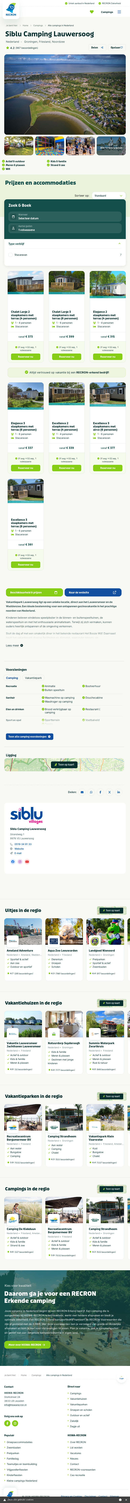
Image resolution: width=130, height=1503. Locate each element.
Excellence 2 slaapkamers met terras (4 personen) (65, 426)
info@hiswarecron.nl (15, 1404)
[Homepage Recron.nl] (10, 1495)
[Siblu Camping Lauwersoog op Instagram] (20, 861)
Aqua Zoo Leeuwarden (63, 950)
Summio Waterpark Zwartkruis (101, 1044)
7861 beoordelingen (65, 973)
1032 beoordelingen (24, 1162)
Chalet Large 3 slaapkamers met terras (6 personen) (65, 315)
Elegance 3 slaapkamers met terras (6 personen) (24, 426)
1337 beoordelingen (106, 1162)
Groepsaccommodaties (19, 1442)
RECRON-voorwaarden (82, 1469)
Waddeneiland (38, 954)
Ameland (25, 954)
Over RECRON (78, 1442)
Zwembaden (14, 1447)
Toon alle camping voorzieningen (27, 736)
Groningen (108, 954)
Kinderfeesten (14, 1475)
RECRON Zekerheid (111, 3)
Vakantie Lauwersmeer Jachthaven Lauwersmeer (24, 1044)
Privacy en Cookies (71, 1496)
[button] (122, 951)
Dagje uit (75, 1426)
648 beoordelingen (106, 1069)
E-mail (18, 853)
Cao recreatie (77, 1475)
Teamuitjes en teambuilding (22, 1464)
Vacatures (75, 1453)
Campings (107, 12)
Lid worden (76, 1447)
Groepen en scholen (81, 1409)
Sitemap (114, 1496)
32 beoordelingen (23, 1069)
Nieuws (74, 1458)
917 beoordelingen (106, 973)
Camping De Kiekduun (21, 1229)
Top (122, 1379)
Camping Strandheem (62, 1136)
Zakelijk (74, 1420)
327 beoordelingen (24, 1252)
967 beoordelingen (26, 48)
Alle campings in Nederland (61, 25)
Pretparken (13, 1453)
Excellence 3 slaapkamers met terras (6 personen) (24, 523)
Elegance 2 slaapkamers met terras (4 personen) (106, 315)
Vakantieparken (78, 1404)
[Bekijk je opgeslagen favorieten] (93, 12)
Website (19, 848)
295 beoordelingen (23, 973)
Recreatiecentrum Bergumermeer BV (19, 1138)
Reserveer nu (25, 356)
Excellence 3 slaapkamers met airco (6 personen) (105, 426)
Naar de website (79, 592)
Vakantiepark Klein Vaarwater (101, 1138)
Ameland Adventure (20, 950)
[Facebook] (7, 1423)
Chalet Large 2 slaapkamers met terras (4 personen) (24, 315)
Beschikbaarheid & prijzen (26, 592)
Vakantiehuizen (78, 1398)
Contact (74, 1464)
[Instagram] (15, 1423)
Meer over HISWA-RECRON (24, 1345)
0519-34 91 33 (23, 844)
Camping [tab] (12, 678)
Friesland (67, 954)
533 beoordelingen (65, 1159)
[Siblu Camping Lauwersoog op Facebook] (13, 861)
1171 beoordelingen (65, 1070)
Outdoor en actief (80, 1415)
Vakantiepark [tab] (33, 678)
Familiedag (13, 1458)
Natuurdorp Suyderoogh (64, 1043)
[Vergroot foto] (18, 145)
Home (25, 25)
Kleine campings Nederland (22, 1480)
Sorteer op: (82, 195)
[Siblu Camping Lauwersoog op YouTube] (27, 861)
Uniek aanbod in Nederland (81, 3)
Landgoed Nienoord (102, 950)
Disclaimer (90, 1496)
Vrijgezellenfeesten (17, 1469)
